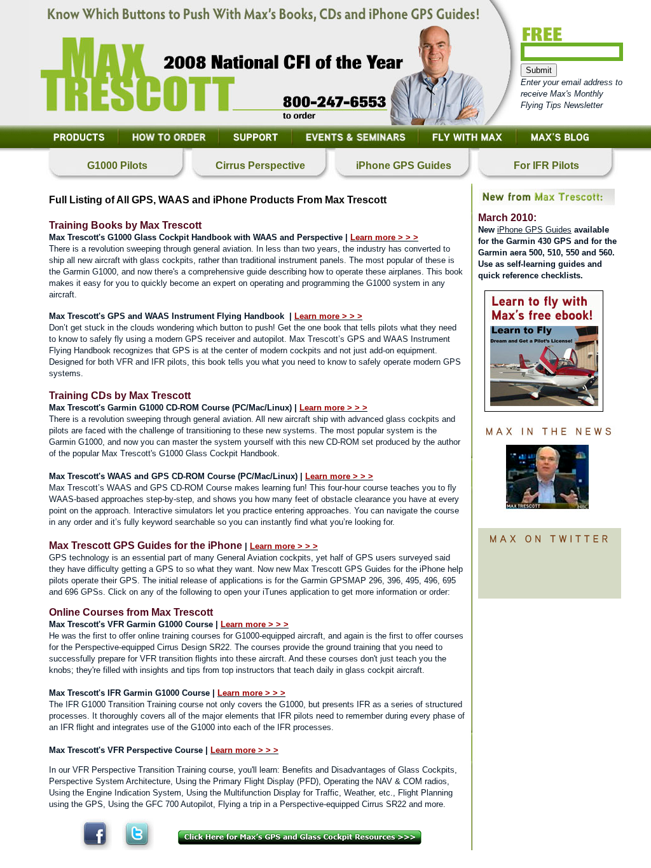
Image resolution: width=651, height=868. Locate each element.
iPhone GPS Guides (534, 229)
